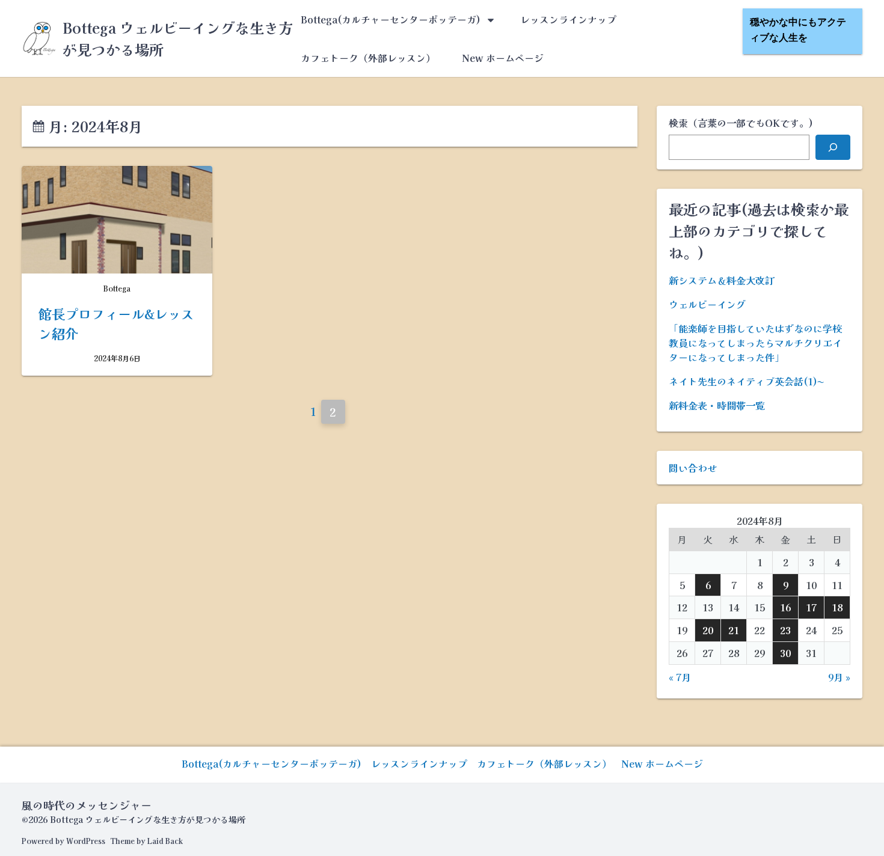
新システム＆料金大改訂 (722, 280)
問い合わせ (693, 467)
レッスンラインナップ (568, 19)
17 (811, 607)
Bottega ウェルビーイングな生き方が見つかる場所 (147, 819)
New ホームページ (503, 57)
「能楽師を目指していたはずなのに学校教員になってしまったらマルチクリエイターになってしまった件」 (755, 342)
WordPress (85, 841)
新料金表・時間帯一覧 (717, 405)
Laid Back (165, 841)
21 (733, 630)
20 (707, 630)
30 (785, 653)
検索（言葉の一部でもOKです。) (741, 122)
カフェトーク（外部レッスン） (368, 57)
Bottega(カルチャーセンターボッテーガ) (390, 19)
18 (837, 607)
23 (785, 630)
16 (785, 607)
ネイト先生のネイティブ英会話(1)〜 (746, 381)
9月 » (839, 677)
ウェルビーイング (707, 304)
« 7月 (680, 677)
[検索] (832, 147)
